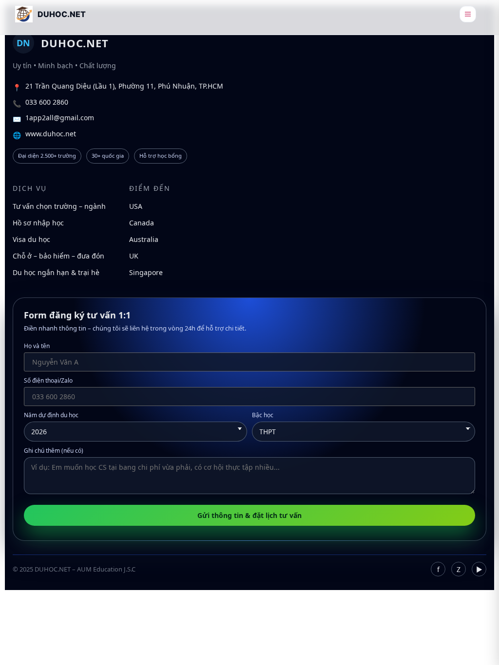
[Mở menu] (468, 14)
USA (135, 206)
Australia (143, 239)
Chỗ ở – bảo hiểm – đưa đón (58, 255)
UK (133, 255)
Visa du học (31, 239)
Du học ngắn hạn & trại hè (56, 272)
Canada (141, 222)
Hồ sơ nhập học (38, 222)
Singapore (146, 272)
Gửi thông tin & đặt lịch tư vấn (249, 515)
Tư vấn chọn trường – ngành (59, 206)
